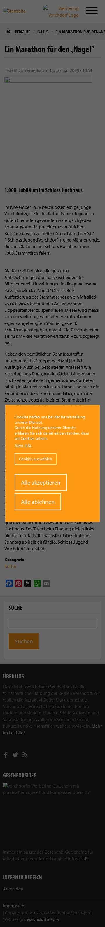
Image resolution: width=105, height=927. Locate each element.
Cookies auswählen (35, 458)
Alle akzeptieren (40, 482)
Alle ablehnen (38, 501)
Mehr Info (23, 445)
